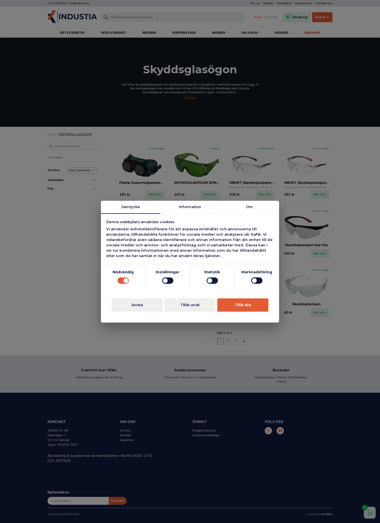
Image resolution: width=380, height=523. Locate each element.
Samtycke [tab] (130, 207)
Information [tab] (190, 207)
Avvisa (137, 305)
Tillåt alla (243, 305)
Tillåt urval (190, 305)
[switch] (167, 280)
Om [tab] (249, 207)
